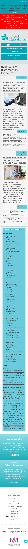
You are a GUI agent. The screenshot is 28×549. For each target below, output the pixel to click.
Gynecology (9, 289)
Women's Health (11, 361)
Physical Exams (10, 328)
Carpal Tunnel (10, 256)
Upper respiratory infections (14, 351)
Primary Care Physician (12, 337)
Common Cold (10, 263)
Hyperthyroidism (11, 303)
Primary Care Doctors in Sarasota (11, 403)
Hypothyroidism (10, 304)
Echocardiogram (11, 274)
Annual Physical (10, 241)
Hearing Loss (9, 292)
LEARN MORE (14, 12)
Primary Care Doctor (12, 335)
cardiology (11, 375)
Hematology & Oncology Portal (15, 48)
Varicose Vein (9, 356)
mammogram (10, 316)
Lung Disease (10, 315)
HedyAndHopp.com (16, 545)
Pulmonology (10, 339)
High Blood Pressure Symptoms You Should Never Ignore (14, 160)
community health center (13, 265)
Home (14, 491)
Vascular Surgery (11, 359)
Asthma (8, 246)
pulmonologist (19, 428)
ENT (7, 279)
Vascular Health (10, 358)
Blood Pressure (13, 134)
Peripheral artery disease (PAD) (15, 327)
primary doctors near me (9, 428)
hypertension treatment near (18, 215)
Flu (7, 282)
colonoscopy (8, 377)
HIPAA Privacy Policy (14, 516)
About (14, 493)
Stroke (8, 347)
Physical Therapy (11, 330)
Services (14, 498)
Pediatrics (9, 325)
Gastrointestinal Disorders (13, 286)
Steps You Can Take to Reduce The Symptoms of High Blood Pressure (14, 86)
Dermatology (10, 270)
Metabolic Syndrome (12, 318)
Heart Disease (10, 294)
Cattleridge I (7, 21)
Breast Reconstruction (12, 251)
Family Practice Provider (13, 280)
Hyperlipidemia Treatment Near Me (10, 385)
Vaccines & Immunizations (13, 354)
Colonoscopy (9, 262)
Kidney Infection (11, 311)
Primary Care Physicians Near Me (13, 426)
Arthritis (8, 244)
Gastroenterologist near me (9, 382)
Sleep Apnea (9, 344)
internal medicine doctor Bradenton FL (13, 217)
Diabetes (8, 272)
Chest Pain (9, 258)
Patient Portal (15, 52)
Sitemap (14, 519)
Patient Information (14, 506)
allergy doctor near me (14, 370)
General (8, 287)
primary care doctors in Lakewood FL (13, 401)
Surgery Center (14, 503)
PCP (8, 396)
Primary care (9, 334)
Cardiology (9, 255)
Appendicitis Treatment (13, 243)
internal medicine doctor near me (11, 218)
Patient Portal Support (15, 55)
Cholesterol (9, 260)
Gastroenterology (11, 284)
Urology (8, 352)
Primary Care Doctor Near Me (12, 400)
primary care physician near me (11, 145)
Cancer (8, 253)
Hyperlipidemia (10, 301)
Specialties (14, 501)
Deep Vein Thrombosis (12, 268)
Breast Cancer (10, 250)
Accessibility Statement (14, 528)
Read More (21, 131)
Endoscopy (9, 277)
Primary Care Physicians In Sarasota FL (13, 424)
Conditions (9, 267)
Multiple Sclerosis (11, 320)
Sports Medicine (10, 346)
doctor (13, 377)
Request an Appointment (15, 45)
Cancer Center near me (10, 373)
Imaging (8, 306)
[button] (26, 541)
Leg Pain (8, 313)
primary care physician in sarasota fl (14, 414)
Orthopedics (9, 323)
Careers (14, 509)
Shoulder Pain (10, 342)
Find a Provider (14, 496)
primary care (15, 396)
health (18, 382)
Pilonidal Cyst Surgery (12, 332)
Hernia (8, 298)
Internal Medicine (11, 308)
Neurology (9, 322)
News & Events (14, 511)
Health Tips (9, 291)
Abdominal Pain (10, 236)
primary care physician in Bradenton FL (15, 144)
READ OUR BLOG (15, 455)
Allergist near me (11, 368)
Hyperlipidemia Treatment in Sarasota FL (15, 384)
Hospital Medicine (11, 299)
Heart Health (10, 296)
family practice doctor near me (11, 380)
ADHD (8, 238)
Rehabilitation (10, 340)
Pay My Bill (15, 58)
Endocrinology (10, 275)
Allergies (8, 239)
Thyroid (8, 349)
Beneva (18, 27)
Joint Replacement (11, 310)
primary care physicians (15, 421)
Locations (14, 514)
